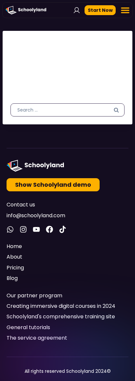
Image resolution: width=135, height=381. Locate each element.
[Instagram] (23, 229)
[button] (125, 10)
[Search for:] (67, 109)
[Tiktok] (62, 229)
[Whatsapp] (10, 229)
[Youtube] (36, 229)
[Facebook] (49, 229)
